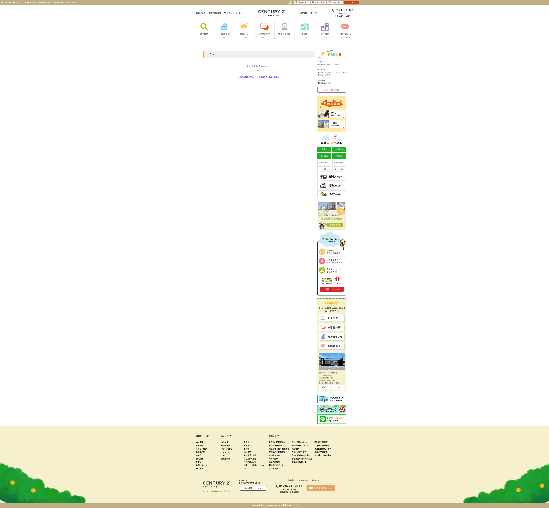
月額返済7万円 (250, 462)
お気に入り (201, 13)
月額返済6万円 (250, 459)
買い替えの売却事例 (323, 455)
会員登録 (303, 13)
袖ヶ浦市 (324, 156)
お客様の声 (200, 452)
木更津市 (339, 149)
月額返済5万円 (250, 455)
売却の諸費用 (274, 462)
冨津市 (246, 449)
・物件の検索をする (246, 77)
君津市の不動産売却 (277, 442)
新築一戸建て (324, 162)
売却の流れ (273, 459)
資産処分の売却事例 (323, 449)
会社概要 (199, 442)
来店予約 (325, 387)
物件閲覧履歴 (215, 13)
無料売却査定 (274, 455)
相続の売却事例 (321, 452)
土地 (324, 169)
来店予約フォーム (322, 488)
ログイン (314, 13)
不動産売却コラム (299, 462)
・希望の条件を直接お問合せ (268, 77)
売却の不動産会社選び (301, 455)
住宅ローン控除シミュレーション (255, 467)
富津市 (339, 156)
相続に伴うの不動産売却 (279, 449)
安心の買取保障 (275, 445)
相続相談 (295, 449)
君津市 (324, 149)
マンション (339, 169)
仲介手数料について (300, 445)
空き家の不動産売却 (277, 452)
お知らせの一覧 (331, 89)
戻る (258, 70)
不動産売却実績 (321, 442)
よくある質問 (274, 468)
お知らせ (199, 445)
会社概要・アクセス (253, 488)
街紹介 (198, 455)
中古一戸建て (339, 162)
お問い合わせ (201, 465)
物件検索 (224, 442)
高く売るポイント (276, 465)
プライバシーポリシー (234, 13)
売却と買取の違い (299, 442)
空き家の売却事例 (322, 445)
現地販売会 (225, 459)
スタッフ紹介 (201, 449)
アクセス (338, 387)
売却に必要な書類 (299, 452)
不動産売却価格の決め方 (302, 459)
